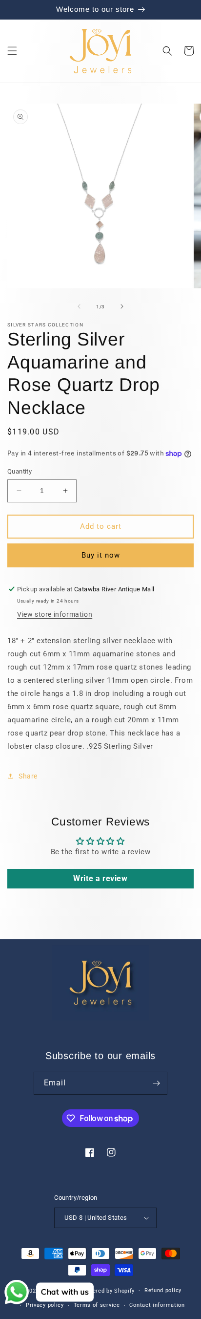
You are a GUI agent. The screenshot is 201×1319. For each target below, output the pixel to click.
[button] (12, 51)
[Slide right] (122, 306)
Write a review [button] (100, 878)
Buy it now (100, 555)
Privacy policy (45, 1305)
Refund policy (162, 1290)
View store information (54, 614)
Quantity (19, 471)
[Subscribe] (156, 1083)
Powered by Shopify (108, 1290)
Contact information (156, 1305)
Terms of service (97, 1305)
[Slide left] (79, 306)
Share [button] (28, 776)
